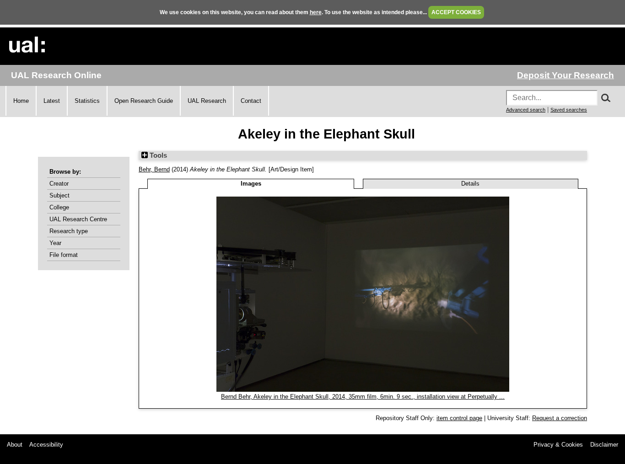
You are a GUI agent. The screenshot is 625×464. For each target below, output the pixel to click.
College (59, 207)
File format (63, 254)
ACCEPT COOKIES (456, 12)
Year (55, 243)
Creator (59, 183)
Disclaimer (604, 444)
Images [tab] (251, 183)
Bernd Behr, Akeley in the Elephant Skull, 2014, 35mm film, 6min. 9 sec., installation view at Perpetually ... (363, 396)
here (316, 12)
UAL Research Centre (78, 219)
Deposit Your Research (565, 75)
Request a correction (559, 418)
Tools (157, 155)
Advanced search (525, 109)
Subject (59, 195)
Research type (68, 231)
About (14, 444)
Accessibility (46, 444)
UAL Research (207, 100)
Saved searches (568, 109)
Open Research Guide (143, 100)
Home (21, 100)
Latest (51, 100)
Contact (251, 100)
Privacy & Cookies (558, 444)
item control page (459, 418)
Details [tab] (470, 183)
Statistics (87, 100)
